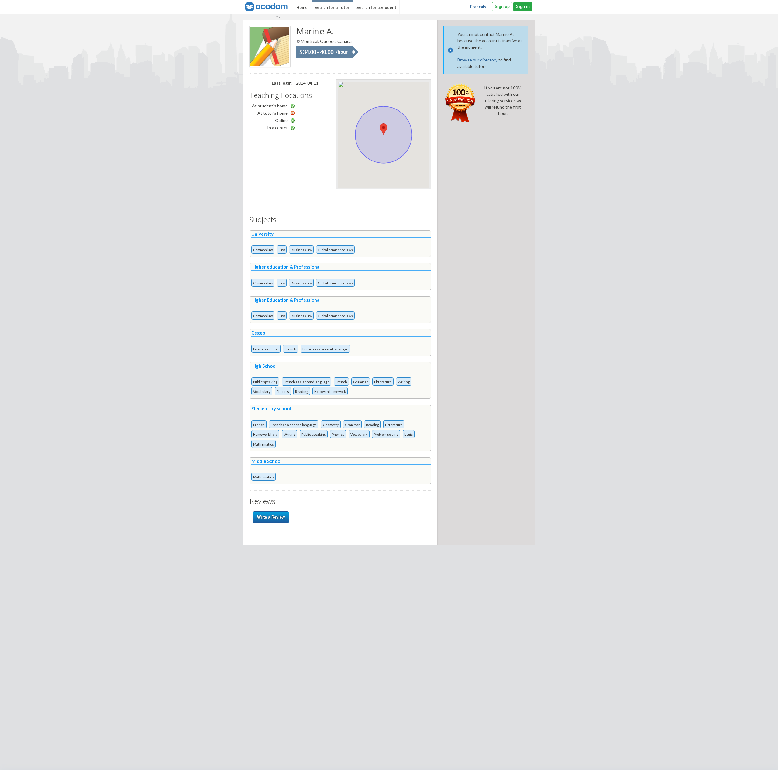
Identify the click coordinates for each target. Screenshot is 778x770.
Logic (408, 434)
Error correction (266, 349)
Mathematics (263, 444)
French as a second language (325, 349)
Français (478, 6)
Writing (404, 382)
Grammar (360, 382)
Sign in (523, 6)
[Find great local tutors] (265, 6)
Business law (301, 250)
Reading (301, 392)
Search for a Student (376, 7)
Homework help (265, 434)
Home (302, 7)
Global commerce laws (335, 250)
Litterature (383, 382)
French (290, 349)
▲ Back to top (757, 760)
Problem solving (386, 434)
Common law (263, 250)
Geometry (331, 425)
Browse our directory (477, 59)
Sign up (502, 6)
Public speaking (265, 382)
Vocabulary (261, 392)
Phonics (283, 392)
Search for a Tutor (332, 7)
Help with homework (330, 392)
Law (282, 250)
